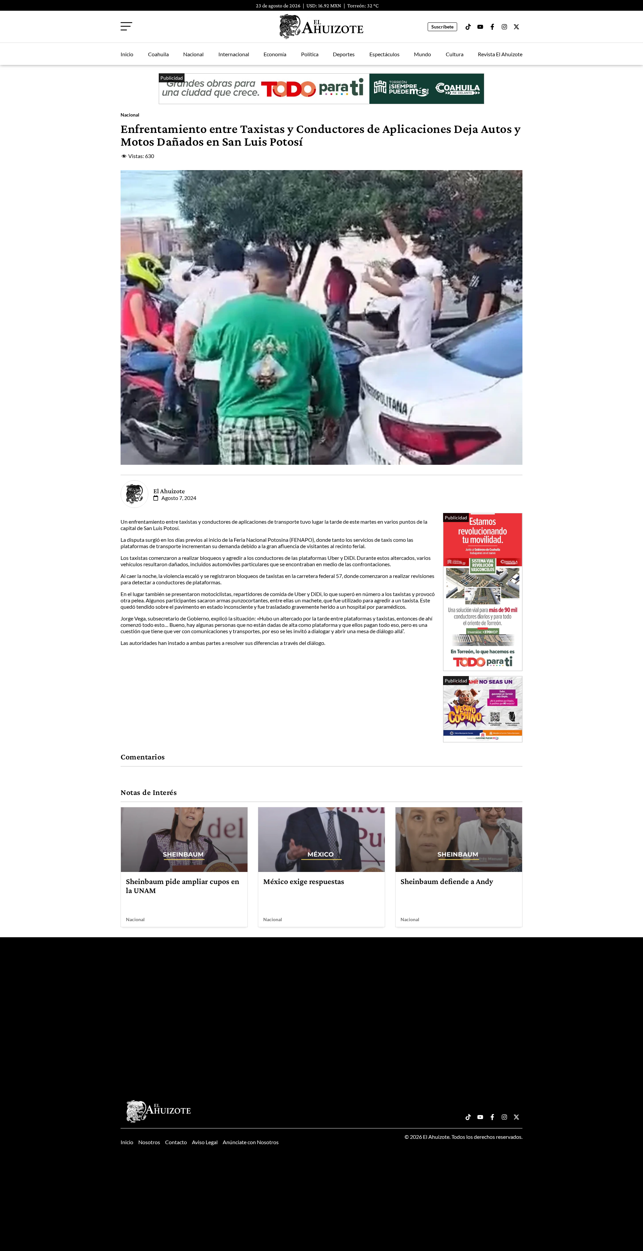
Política (309, 54)
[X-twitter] (516, 27)
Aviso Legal (205, 1142)
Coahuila (158, 54)
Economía (275, 54)
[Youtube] (480, 27)
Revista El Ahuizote (500, 54)
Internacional (233, 54)
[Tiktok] (468, 27)
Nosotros (149, 1142)
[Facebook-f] (492, 27)
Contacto (176, 1142)
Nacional (193, 54)
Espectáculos (384, 54)
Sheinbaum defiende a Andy (447, 881)
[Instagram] (504, 27)
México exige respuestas (303, 881)
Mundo (422, 54)
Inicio (127, 54)
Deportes (344, 54)
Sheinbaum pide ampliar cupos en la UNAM (182, 885)
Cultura (454, 54)
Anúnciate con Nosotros (251, 1142)
